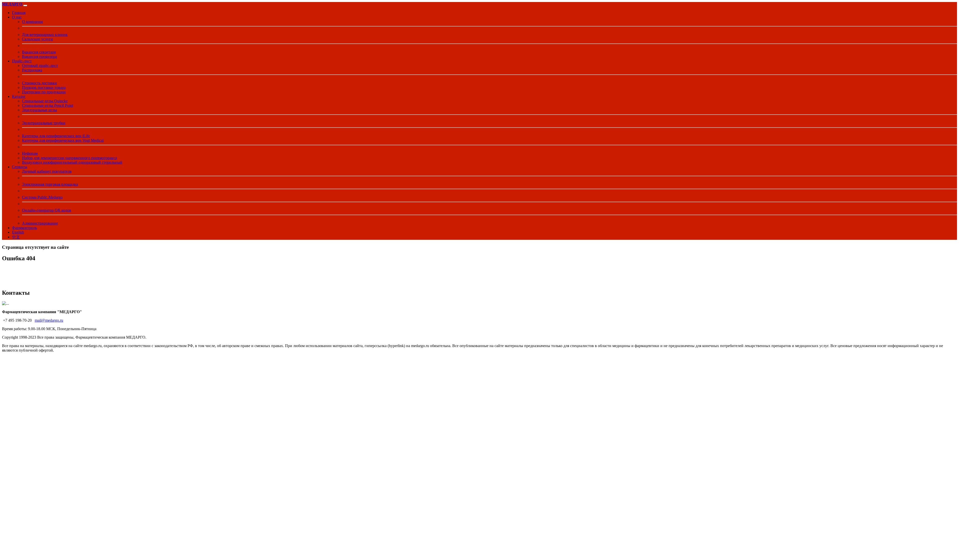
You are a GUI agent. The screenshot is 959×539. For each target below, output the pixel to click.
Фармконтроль (24, 228)
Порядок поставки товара (44, 87)
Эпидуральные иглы (39, 110)
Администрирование (40, 223)
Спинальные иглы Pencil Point (47, 105)
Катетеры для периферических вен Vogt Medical (63, 140)
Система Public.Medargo (42, 197)
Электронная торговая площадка (50, 184)
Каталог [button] (19, 96)
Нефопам (30, 153)
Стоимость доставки (39, 83)
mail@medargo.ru (49, 320)
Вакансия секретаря (39, 52)
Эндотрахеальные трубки (43, 123)
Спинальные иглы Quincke (45, 101)
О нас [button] (17, 17)
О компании (32, 21)
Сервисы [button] (19, 167)
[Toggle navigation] (25, 5)
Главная (18, 12)
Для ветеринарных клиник (45, 34)
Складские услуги (37, 39)
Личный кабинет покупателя (46, 171)
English (18, 232)
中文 (16, 237)
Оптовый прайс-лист (40, 65)
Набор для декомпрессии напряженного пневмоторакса (69, 158)
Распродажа (32, 70)
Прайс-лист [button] (22, 61)
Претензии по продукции (44, 92)
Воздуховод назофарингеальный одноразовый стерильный (72, 162)
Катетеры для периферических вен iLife (56, 136)
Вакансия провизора (39, 56)
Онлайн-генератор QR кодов (46, 210)
